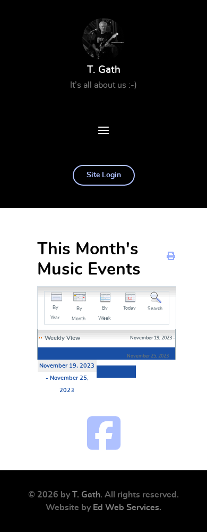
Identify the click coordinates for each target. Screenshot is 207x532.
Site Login (104, 175)
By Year (54, 312)
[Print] (171, 256)
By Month (78, 313)
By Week (104, 313)
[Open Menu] (103, 132)
